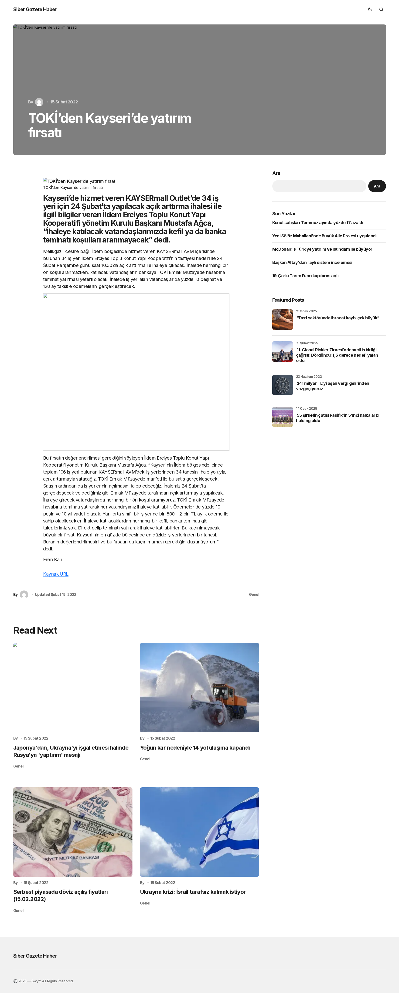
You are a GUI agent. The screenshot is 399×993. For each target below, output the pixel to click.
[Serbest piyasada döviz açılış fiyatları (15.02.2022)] (73, 832)
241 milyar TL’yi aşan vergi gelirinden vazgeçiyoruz (332, 386)
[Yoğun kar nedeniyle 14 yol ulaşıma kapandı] (199, 687)
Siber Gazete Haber (35, 9)
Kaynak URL (55, 574)
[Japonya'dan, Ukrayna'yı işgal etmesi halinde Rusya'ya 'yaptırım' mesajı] (73, 687)
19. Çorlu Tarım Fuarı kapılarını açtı (305, 275)
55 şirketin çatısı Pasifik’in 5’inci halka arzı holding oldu (337, 418)
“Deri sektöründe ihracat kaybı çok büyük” (337, 317)
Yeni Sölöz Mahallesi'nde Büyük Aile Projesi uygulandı (324, 236)
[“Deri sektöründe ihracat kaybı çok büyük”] (282, 319)
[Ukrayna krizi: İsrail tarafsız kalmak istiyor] (199, 832)
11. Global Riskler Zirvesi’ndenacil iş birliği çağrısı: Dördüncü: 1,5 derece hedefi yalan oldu (337, 355)
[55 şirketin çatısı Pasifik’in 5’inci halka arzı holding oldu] (282, 417)
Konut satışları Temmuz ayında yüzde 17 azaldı (317, 222)
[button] (370, 9)
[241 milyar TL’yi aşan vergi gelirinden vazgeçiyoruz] (282, 385)
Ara (276, 173)
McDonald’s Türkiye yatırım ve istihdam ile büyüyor (322, 249)
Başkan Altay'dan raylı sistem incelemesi (312, 262)
